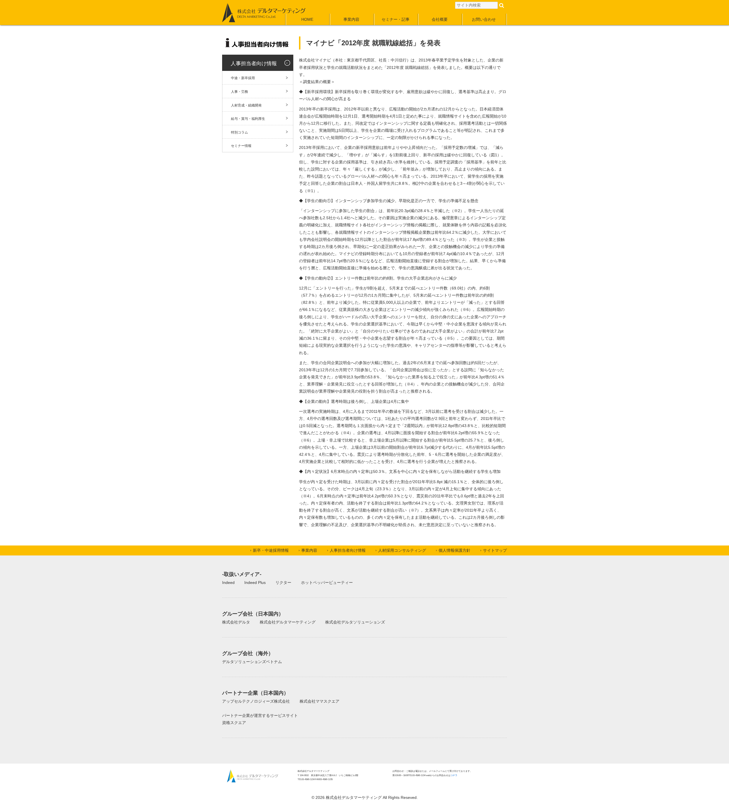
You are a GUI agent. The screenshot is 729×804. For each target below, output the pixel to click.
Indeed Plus (255, 582)
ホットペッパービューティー (327, 582)
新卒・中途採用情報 (271, 550)
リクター (283, 582)
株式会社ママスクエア (319, 701)
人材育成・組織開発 (246, 105)
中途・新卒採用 (243, 78)
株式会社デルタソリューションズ (355, 622)
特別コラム (239, 132)
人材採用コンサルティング (402, 550)
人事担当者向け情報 (348, 550)
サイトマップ (495, 550)
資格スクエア (234, 722)
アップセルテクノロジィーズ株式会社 (256, 701)
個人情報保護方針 (454, 550)
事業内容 (351, 19)
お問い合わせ (484, 19)
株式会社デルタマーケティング (288, 622)
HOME (307, 19)
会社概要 (440, 19)
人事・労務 (239, 92)
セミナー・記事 (395, 19)
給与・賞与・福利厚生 (248, 119)
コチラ (453, 775)
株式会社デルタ (236, 622)
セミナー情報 (241, 146)
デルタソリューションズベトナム (252, 661)
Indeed (228, 582)
